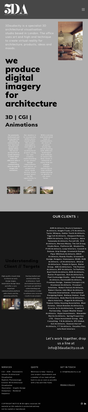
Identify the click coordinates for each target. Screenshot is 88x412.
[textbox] (73, 377)
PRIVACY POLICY (67, 385)
